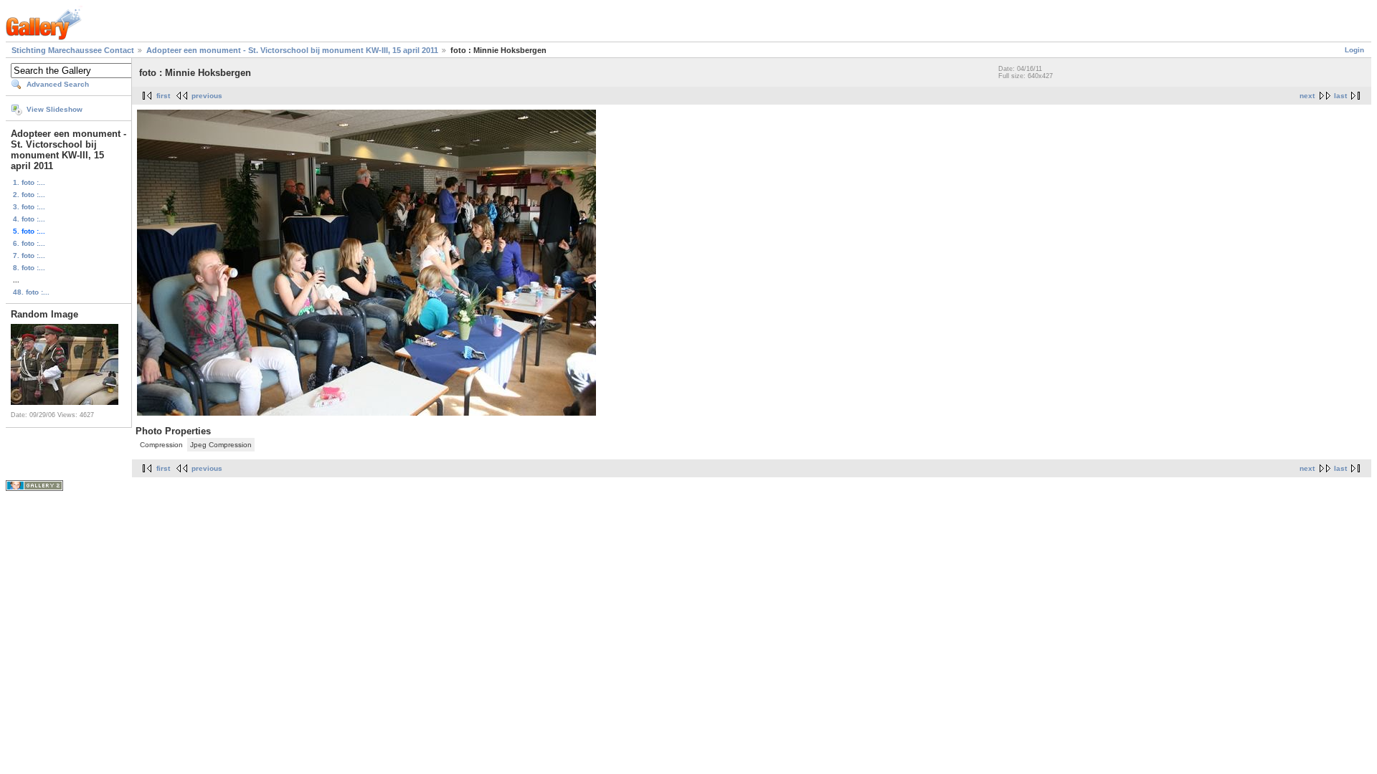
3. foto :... (29, 207)
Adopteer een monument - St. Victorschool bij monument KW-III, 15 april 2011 (292, 50)
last (1340, 96)
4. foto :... (29, 219)
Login (1354, 50)
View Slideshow (54, 109)
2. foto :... (29, 195)
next (1307, 96)
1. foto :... (29, 182)
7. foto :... (29, 255)
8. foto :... (29, 268)
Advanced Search (58, 84)
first (163, 96)
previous (206, 96)
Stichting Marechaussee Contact (72, 50)
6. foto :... (29, 243)
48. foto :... (31, 292)
